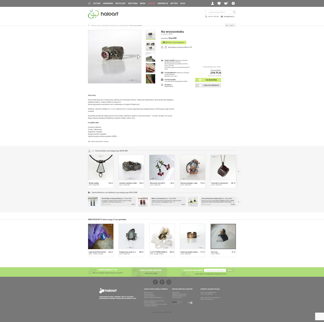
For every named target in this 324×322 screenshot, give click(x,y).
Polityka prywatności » (179, 296)
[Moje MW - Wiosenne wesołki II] (162, 167)
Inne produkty (100, 151)
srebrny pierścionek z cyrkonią (99, 141)
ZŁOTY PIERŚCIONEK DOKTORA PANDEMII (165, 252)
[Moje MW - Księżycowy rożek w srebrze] (131, 236)
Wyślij (230, 270)
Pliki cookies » (177, 297)
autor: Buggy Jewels (156, 254)
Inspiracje (163, 3)
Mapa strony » (148, 292)
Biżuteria (132, 3)
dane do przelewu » (207, 299)
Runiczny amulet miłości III (190, 252)
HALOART (108, 290)
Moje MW (124, 151)
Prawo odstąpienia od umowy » (154, 301)
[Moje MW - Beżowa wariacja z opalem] (192, 167)
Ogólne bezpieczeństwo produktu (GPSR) (102, 136)
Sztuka (96, 3)
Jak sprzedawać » (150, 296)
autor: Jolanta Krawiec (96, 254)
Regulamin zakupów (95, 132)
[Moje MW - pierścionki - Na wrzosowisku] (114, 56)
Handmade (108, 3)
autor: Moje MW (94, 185)
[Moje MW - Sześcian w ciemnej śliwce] (223, 167)
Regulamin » (176, 292)
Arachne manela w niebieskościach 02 (133, 183)
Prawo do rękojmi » (150, 302)
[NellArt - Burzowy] (223, 236)
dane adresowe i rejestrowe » (210, 297)
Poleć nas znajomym (193, 270)
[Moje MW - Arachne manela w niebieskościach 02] (131, 167)
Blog (182, 3)
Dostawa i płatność (94, 127)
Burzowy (214, 252)
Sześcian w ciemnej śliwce (221, 183)
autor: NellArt (215, 254)
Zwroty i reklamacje (95, 129)
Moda (142, 3)
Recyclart (121, 3)
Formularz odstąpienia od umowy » (155, 304)
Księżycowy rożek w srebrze (129, 252)
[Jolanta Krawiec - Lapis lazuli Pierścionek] (100, 236)
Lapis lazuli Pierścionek (97, 252)
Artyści (174, 3)
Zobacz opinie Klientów (150, 270)
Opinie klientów (98, 192)
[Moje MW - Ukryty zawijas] (100, 167)
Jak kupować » (149, 294)
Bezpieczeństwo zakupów (97, 134)
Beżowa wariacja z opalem (190, 183)
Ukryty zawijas (94, 183)
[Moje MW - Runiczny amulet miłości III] (192, 236)
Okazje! (151, 3)
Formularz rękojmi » (150, 306)
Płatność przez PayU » (179, 294)
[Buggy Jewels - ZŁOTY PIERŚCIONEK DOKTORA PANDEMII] (162, 236)
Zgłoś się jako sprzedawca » (153, 297)
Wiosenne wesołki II (157, 183)
